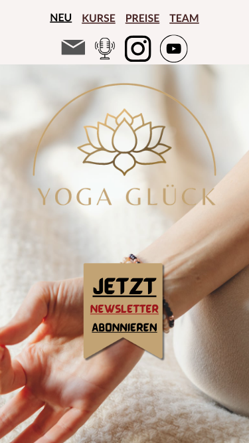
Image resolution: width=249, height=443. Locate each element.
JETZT (124, 285)
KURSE (99, 18)
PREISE (142, 18)
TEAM (184, 18)
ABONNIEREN (124, 327)
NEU (61, 17)
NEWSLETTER (124, 309)
